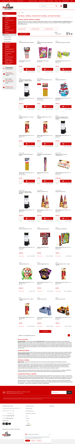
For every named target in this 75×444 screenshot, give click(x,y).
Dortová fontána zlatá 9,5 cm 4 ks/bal (44, 80)
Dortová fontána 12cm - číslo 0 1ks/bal (26, 117)
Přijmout (27, 440)
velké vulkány (20, 22)
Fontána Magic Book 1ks (43, 264)
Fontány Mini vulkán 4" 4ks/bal (62, 42)
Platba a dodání (50, 1)
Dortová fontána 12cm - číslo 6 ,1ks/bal (62, 264)
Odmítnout (39, 440)
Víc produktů (45, 331)
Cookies (27, 418)
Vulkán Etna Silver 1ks (42, 191)
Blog (60, 1)
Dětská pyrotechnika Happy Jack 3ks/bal (44, 43)
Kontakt (56, 1)
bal (21, 69)
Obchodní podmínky (42, 1)
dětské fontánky (66, 21)
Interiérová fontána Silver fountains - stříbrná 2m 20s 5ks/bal (61, 118)
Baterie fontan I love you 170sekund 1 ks (61, 155)
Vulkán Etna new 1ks (60, 299)
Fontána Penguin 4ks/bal (43, 228)
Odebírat (69, 392)
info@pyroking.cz (11, 1)
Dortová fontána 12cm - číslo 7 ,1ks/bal (44, 117)
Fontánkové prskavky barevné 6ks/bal (44, 155)
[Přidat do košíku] (29, 69)
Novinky (4, 15)
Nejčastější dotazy (65, 1)
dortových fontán (57, 21)
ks (39, 218)
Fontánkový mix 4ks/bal (61, 228)
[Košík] (65, 6)
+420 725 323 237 (20, 1)
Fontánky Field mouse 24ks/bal (26, 42)
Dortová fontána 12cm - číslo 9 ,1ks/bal (26, 299)
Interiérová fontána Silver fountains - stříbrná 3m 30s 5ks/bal (25, 192)
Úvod (4, 1)
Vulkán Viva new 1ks (42, 299)
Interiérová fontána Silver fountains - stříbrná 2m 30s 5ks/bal (25, 80)
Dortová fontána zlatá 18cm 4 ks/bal (26, 155)
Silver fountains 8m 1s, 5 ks (25, 228)
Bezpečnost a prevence (33, 1)
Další (71, 1)
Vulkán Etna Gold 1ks (60, 191)
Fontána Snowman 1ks (60, 79)
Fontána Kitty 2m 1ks (24, 264)
